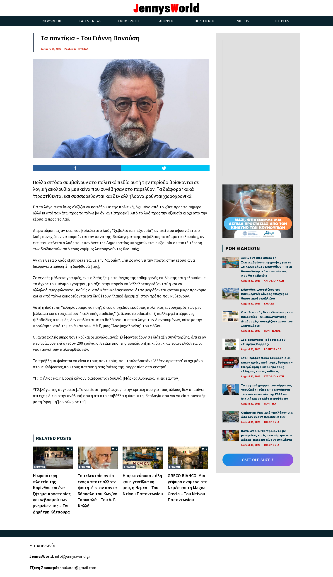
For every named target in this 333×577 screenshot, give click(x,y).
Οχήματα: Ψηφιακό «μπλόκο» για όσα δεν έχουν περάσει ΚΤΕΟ (266, 414)
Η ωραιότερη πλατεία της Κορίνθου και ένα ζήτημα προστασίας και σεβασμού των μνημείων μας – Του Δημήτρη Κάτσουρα (52, 494)
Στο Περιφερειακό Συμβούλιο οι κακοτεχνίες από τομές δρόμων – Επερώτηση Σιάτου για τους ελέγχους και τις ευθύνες (267, 364)
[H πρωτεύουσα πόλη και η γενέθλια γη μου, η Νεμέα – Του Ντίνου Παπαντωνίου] (143, 457)
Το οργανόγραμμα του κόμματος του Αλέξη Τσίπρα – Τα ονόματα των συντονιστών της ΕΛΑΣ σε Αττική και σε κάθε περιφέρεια (266, 392)
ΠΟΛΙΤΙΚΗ (270, 403)
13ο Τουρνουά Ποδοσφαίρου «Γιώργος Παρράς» (263, 342)
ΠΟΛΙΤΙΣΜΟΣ (272, 330)
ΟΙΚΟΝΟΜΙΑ (271, 422)
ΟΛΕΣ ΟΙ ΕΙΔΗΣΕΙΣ (258, 459)
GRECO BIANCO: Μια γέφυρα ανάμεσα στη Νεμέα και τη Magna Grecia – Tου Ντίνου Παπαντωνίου (188, 487)
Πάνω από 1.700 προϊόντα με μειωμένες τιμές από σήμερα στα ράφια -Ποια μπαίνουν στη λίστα (266, 435)
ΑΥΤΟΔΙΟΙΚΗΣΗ (274, 280)
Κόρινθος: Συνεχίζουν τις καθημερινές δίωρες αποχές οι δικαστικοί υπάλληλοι (264, 293)
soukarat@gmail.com (78, 567)
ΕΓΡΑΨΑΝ (83, 49)
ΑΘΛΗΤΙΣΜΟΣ (272, 349)
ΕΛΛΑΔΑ (269, 303)
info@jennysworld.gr (72, 556)
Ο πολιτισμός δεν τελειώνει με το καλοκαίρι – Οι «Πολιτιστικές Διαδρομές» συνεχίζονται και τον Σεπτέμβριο (267, 319)
